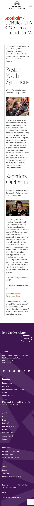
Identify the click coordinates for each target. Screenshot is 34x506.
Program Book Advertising (11, 477)
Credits (4, 492)
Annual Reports (8, 436)
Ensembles (6, 386)
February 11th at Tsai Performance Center (13, 295)
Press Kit (5, 485)
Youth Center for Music (10, 458)
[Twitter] (29, 371)
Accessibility (6, 490)
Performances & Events (10, 452)
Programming (7, 383)
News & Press (7, 423)
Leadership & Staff (9, 427)
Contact (5, 439)
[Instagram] (8, 371)
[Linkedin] (13, 371)
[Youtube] (19, 371)
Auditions (5, 399)
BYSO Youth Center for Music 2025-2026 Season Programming (17, 403)
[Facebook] (3, 371)
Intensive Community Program (13, 390)
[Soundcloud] (24, 371)
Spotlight (13, 18)
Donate (5, 470)
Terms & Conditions (9, 488)
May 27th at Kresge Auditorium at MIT (17, 279)
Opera (4, 393)
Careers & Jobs (7, 433)
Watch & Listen (7, 455)
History (5, 420)
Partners (5, 430)
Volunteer (5, 474)
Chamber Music (7, 396)
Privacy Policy (23, 485)
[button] (30, 3)
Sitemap (21, 490)
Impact (4, 417)
